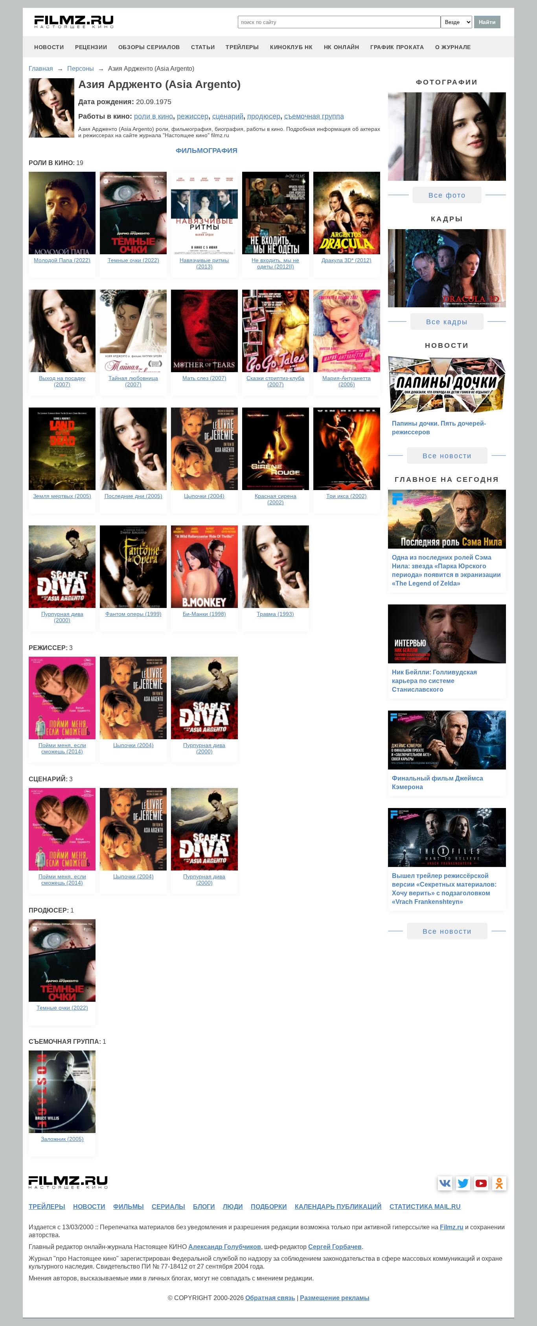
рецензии (91, 47)
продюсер (263, 116)
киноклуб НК (291, 47)
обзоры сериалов (149, 47)
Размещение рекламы (335, 1298)
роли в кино (153, 116)
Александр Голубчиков (224, 1246)
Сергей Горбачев (335, 1246)
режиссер (192, 116)
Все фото (447, 195)
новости (49, 47)
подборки (269, 1206)
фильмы (128, 1206)
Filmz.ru (451, 1227)
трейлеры (242, 47)
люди (233, 1206)
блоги (204, 1206)
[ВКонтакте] (445, 1183)
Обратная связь (270, 1298)
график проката (397, 47)
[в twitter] (463, 1183)
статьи (203, 47)
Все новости (447, 456)
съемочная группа (314, 116)
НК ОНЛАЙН (341, 47)
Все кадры (447, 322)
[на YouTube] (481, 1183)
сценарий (227, 116)
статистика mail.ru (425, 1206)
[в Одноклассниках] (499, 1183)
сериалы (168, 1206)
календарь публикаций (338, 1206)
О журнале (453, 47)
